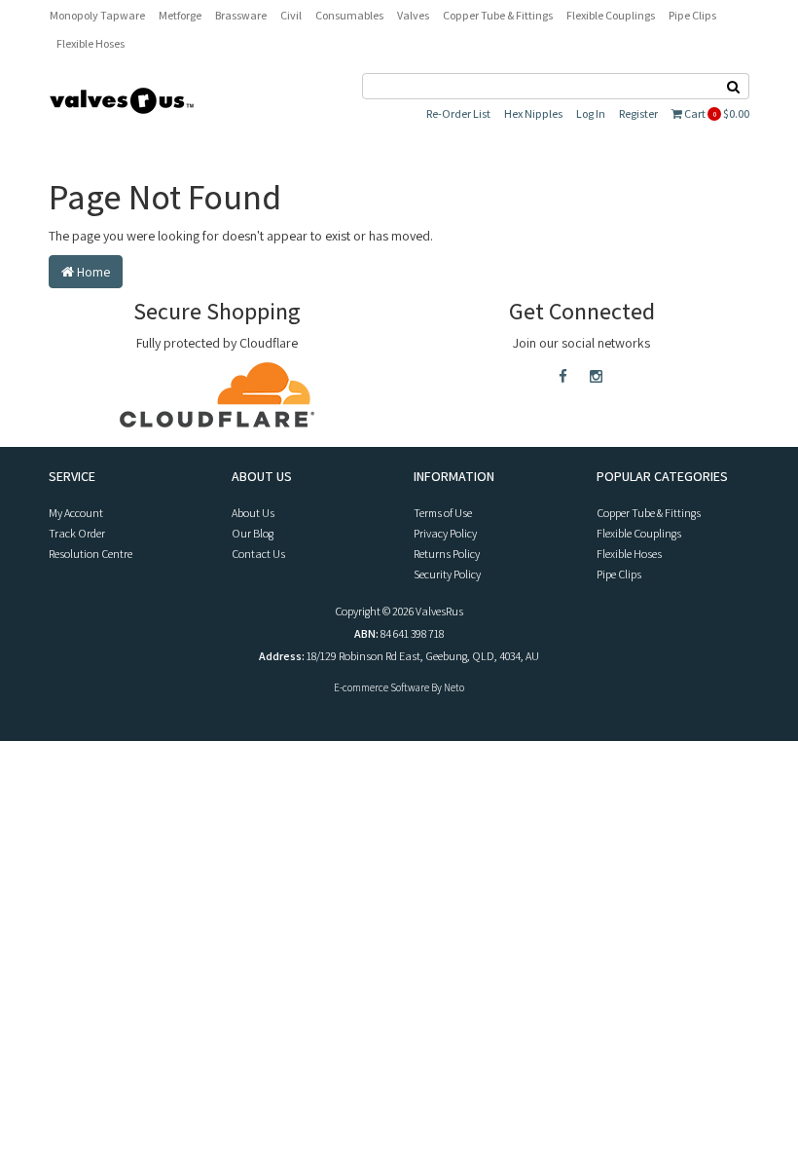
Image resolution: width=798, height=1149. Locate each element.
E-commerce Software (381, 687)
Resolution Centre (90, 553)
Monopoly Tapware (97, 15)
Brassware (241, 15)
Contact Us (258, 553)
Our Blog (252, 533)
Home (92, 271)
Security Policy (447, 574)
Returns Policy (447, 553)
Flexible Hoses (90, 43)
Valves (413, 15)
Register (638, 113)
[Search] (733, 86)
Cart (715, 113)
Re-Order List (458, 113)
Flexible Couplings (610, 15)
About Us (253, 512)
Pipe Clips (692, 15)
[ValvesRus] (122, 99)
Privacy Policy (445, 533)
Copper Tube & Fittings (498, 15)
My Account (76, 512)
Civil (291, 15)
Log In (590, 113)
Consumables (349, 15)
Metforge (180, 15)
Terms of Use (443, 512)
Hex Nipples (533, 113)
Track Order (77, 533)
